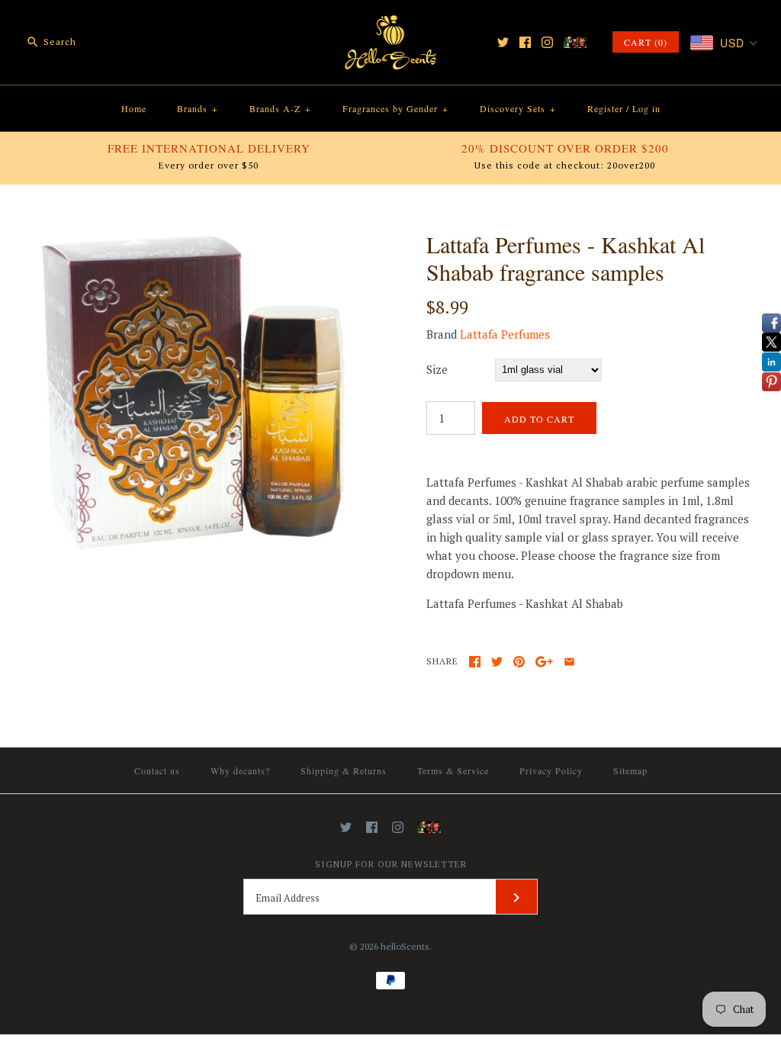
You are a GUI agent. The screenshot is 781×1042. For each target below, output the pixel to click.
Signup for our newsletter (391, 864)
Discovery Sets (518, 108)
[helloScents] (390, 24)
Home (133, 108)
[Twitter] (503, 42)
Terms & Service (453, 770)
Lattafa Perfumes (505, 334)
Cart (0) (645, 42)
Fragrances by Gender (395, 108)
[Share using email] (569, 661)
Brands (197, 108)
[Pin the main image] (519, 661)
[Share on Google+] (544, 661)
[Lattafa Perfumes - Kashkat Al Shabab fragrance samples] (193, 239)
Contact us (157, 770)
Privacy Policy (551, 770)
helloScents (405, 946)
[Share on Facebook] (474, 661)
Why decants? (240, 770)
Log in (646, 108)
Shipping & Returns (344, 770)
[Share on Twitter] (497, 661)
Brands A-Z (280, 108)
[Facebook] (525, 42)
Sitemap (630, 770)
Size (437, 369)
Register (605, 108)
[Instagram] (547, 42)
